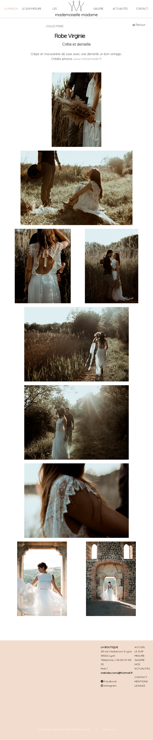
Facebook (110, 681)
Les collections (54, 17)
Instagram (109, 685)
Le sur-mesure (31, 8)
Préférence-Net (81, 729)
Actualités (120, 8)
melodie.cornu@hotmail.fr (117, 672)
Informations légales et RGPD (54, 729)
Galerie (98, 8)
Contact (142, 8)
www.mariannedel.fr (87, 59)
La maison (11, 8)
